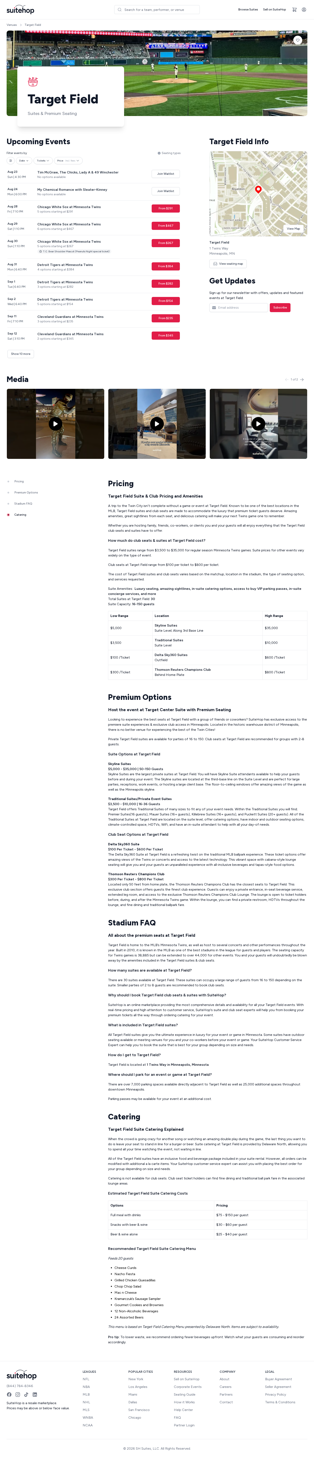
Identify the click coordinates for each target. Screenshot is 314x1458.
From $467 (165, 226)
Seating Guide (184, 1394)
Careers (226, 1387)
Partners (226, 1394)
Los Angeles (137, 1387)
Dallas (132, 1402)
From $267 (165, 243)
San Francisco (139, 1410)
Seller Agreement (278, 1387)
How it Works (184, 1402)
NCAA (88, 1425)
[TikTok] (26, 1394)
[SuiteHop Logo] (20, 9)
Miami (132, 1394)
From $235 (165, 318)
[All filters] (11, 160)
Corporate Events (188, 1387)
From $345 (165, 335)
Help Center (183, 1410)
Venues (12, 25)
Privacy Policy (275, 1394)
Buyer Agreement (278, 1379)
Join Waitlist (165, 174)
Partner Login (184, 1425)
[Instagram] (17, 1394)
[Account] (304, 9)
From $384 (165, 266)
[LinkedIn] (34, 1394)
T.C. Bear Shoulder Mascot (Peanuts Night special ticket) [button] (76, 251)
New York (135, 1379)
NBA (86, 1387)
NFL (86, 1379)
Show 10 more (20, 354)
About (224, 1379)
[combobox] (157, 9)
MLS (86, 1410)
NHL (86, 1402)
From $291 (165, 208)
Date (22, 160)
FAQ (177, 1417)
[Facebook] (9, 1394)
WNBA (88, 1417)
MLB (86, 1394)
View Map (293, 229)
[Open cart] (294, 9)
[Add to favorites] (297, 40)
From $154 (165, 301)
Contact (226, 1402)
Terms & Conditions (280, 1402)
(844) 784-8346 (20, 1386)
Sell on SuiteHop (274, 9)
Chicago (134, 1417)
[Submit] (119, 9)
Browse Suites (248, 9)
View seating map (231, 264)
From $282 (165, 283)
